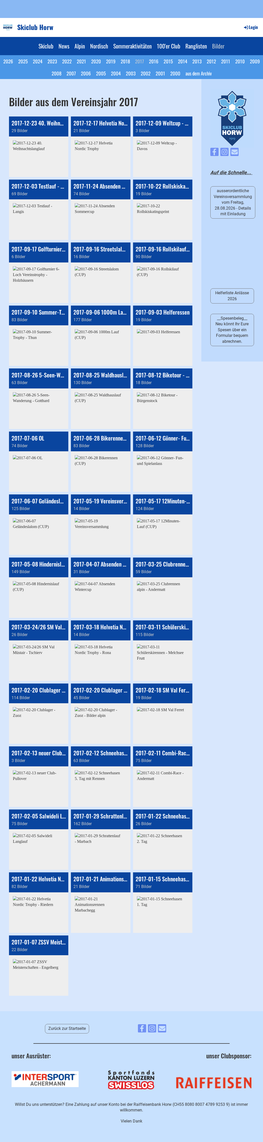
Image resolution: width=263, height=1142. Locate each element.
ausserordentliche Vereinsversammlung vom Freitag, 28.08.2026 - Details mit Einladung (233, 202)
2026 (8, 61)
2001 (160, 73)
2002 (146, 73)
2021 (81, 61)
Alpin (79, 46)
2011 (225, 61)
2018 (125, 61)
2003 (131, 73)
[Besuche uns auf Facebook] (214, 153)
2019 (111, 61)
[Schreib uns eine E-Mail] (234, 153)
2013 (197, 61)
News (64, 46)
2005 (101, 73)
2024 (37, 61)
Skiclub (46, 46)
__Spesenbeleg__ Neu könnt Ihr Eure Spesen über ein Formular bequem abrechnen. (232, 330)
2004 (116, 73)
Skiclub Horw (35, 27)
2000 (175, 73)
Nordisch (99, 46)
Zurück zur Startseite (67, 1028)
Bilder (218, 46)
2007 (71, 73)
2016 (153, 61)
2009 (255, 61)
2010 (240, 61)
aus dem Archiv (198, 73)
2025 (23, 61)
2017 (139, 61)
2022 (67, 61)
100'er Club (168, 46)
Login (253, 27)
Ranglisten (196, 46)
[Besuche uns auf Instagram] (224, 153)
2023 (52, 61)
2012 (211, 61)
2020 (96, 61)
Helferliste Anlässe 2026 (232, 295)
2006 (86, 73)
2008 (56, 73)
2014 (182, 61)
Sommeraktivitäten (132, 46)
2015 (168, 61)
